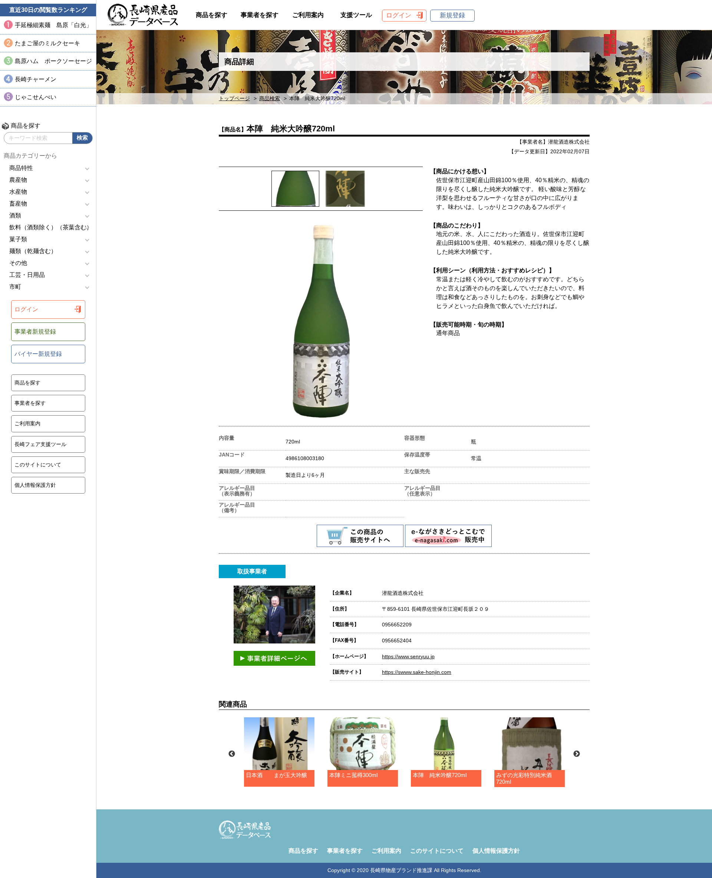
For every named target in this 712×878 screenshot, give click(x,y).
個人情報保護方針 (35, 485)
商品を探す (27, 383)
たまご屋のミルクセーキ (47, 43)
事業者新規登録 (35, 331)
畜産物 (18, 203)
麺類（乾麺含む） (33, 251)
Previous (231, 754)
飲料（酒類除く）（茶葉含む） (50, 227)
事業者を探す (30, 403)
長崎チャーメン (35, 79)
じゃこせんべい (35, 97)
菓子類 (18, 239)
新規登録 (452, 15)
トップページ (234, 98)
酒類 (15, 215)
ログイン (26, 309)
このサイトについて (37, 465)
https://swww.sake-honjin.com (416, 672)
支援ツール (356, 15)
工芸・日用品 (27, 275)
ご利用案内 (27, 423)
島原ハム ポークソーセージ (53, 61)
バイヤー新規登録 (38, 354)
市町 (15, 287)
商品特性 (21, 168)
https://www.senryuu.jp (408, 656)
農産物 (18, 180)
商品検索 (269, 98)
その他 (18, 263)
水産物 (18, 192)
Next (576, 754)
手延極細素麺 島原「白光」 (53, 25)
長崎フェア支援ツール (40, 444)
